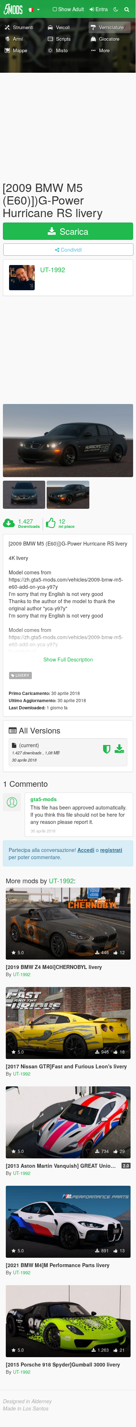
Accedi (85, 849)
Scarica (72, 231)
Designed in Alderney (27, 1401)
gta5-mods (43, 799)
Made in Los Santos (25, 1408)
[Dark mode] (116, 9)
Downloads (29, 526)
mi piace (67, 526)
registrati (111, 849)
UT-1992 (52, 269)
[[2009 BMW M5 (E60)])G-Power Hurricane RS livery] (68, 440)
